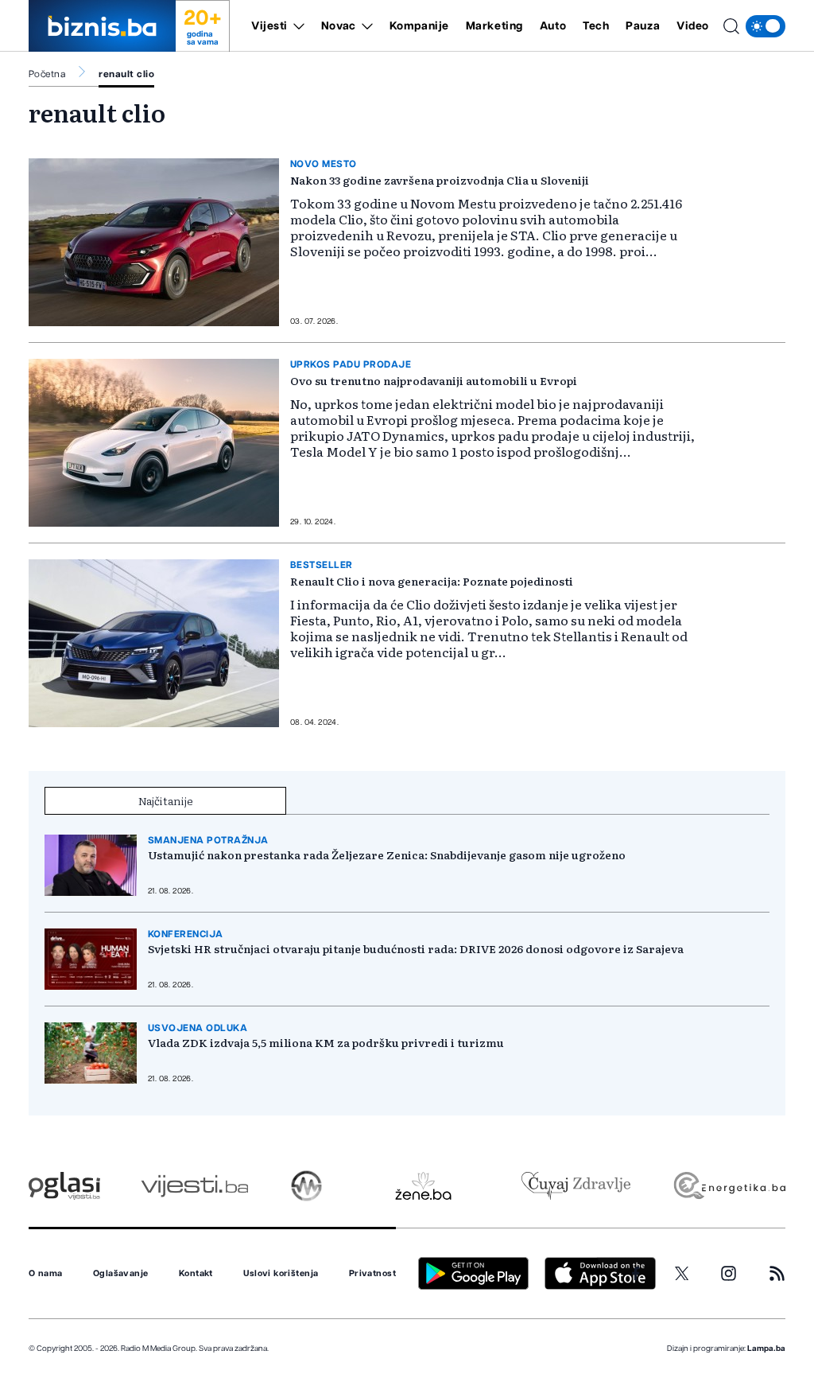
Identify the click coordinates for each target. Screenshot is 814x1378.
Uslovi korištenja (280, 1274)
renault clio (126, 74)
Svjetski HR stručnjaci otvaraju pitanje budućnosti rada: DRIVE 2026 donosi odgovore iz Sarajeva (416, 948)
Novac (338, 26)
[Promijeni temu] (765, 26)
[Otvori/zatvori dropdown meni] (296, 26)
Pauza (643, 26)
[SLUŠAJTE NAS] (306, 1186)
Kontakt (196, 1274)
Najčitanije (165, 800)
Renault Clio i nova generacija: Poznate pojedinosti (431, 581)
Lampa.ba (766, 1349)
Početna (47, 74)
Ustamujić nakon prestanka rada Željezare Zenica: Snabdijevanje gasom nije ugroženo (387, 854)
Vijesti (269, 26)
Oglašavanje (121, 1274)
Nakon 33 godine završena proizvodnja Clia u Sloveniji (439, 180)
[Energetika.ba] (728, 1186)
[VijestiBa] (194, 1186)
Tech (596, 26)
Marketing (494, 26)
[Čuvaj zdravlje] (575, 1186)
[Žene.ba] (423, 1186)
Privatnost (372, 1274)
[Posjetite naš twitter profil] (682, 1274)
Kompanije (419, 26)
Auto (553, 26)
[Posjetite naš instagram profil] (728, 1273)
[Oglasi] (64, 1186)
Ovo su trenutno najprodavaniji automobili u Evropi (433, 380)
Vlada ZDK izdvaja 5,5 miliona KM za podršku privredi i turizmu (326, 1042)
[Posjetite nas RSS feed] (777, 1273)
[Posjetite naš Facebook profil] (636, 1274)
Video (692, 26)
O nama (46, 1274)
